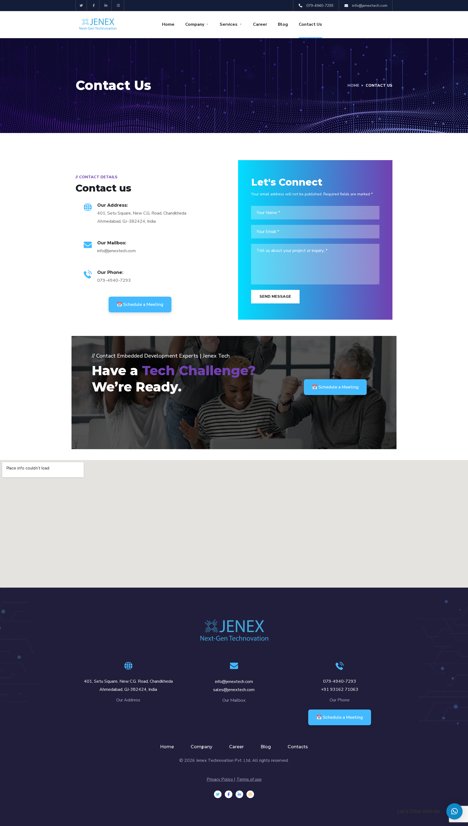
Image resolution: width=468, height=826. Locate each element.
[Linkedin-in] (106, 5)
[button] (454, 811)
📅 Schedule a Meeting (140, 304)
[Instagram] (118, 5)
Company (194, 24)
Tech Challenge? (199, 370)
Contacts (298, 746)
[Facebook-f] (93, 5)
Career (260, 24)
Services (229, 24)
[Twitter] (81, 5)
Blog (283, 24)
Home (168, 24)
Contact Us (310, 24)
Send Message (275, 296)
